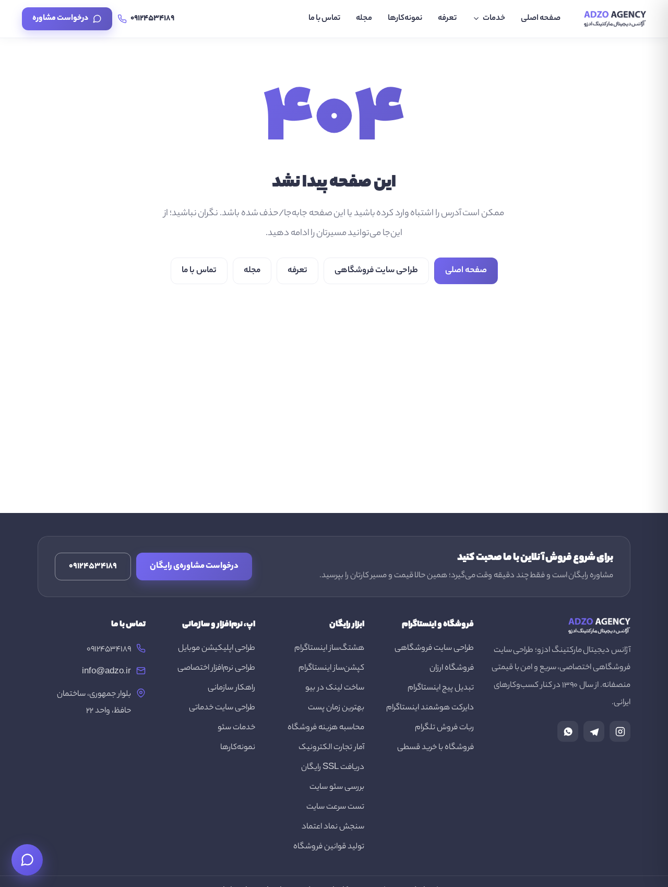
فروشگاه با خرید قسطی (435, 747)
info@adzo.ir (106, 672)
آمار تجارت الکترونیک (331, 747)
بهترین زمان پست (336, 708)
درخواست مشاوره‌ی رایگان (194, 566)
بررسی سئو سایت (336, 787)
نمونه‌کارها (405, 18)
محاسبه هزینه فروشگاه (326, 727)
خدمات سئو (236, 727)
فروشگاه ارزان (452, 668)
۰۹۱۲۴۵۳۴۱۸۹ (93, 566)
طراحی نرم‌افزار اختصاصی (216, 668)
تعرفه (447, 18)
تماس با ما (324, 18)
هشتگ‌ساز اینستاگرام (329, 648)
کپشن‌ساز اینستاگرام (331, 668)
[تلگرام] (593, 731)
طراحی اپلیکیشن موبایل (216, 648)
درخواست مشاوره (60, 18)
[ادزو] (615, 19)
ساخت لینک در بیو (334, 688)
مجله (364, 18)
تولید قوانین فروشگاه (328, 847)
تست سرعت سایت (335, 807)
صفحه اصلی (540, 18)
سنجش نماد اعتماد (333, 827)
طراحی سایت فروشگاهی (376, 271)
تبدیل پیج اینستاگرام (441, 688)
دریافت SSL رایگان (332, 767)
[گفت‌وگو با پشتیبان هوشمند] (27, 860)
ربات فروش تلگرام (444, 727)
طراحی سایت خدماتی (222, 708)
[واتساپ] (567, 731)
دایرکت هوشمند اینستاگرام (430, 708)
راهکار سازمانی (231, 688)
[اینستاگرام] (620, 731)
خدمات (494, 18)
